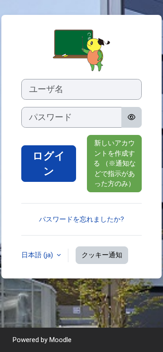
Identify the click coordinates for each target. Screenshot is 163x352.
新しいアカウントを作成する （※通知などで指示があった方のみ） (114, 163)
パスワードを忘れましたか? (81, 219)
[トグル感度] (131, 117)
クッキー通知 (102, 255)
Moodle (60, 340)
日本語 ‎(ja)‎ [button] (38, 255)
